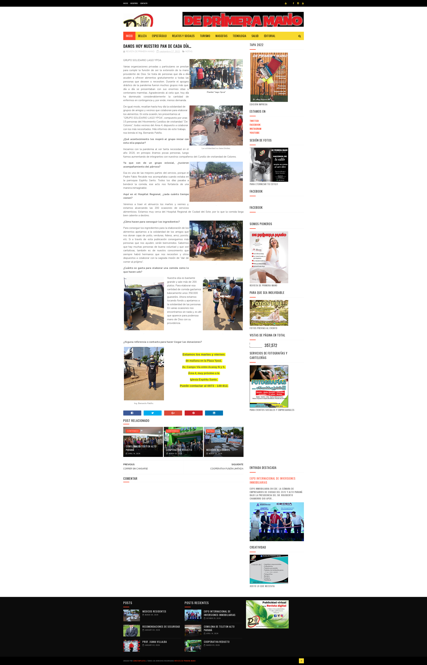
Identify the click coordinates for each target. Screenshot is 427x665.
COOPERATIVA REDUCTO (179, 450)
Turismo (205, 36)
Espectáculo (159, 36)
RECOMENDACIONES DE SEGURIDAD (161, 626)
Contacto (143, 3)
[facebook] (293, 3)
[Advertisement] (278, 438)
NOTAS (188, 51)
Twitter (254, 120)
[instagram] (298, 3)
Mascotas (221, 36)
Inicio (125, 3)
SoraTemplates (139, 660)
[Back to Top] (301, 660)
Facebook (255, 124)
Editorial (269, 36)
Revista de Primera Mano (184, 660)
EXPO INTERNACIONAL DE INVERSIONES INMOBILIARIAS (272, 480)
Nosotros (134, 3)
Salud (255, 36)
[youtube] (286, 3)
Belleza (142, 36)
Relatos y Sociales (183, 36)
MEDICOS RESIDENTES (218, 450)
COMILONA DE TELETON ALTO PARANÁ (141, 448)
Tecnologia (239, 36)
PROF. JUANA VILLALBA (154, 641)
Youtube (255, 132)
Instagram (255, 128)
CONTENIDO (133, 431)
